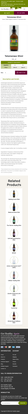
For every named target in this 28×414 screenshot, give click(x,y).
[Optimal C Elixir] (14, 38)
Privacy (14, 361)
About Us (3, 357)
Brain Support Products (11, 19)
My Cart (14, 354)
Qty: (2, 72)
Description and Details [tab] (11, 79)
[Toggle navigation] (24, 9)
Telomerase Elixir (22, 19)
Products (3, 359)
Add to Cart (22, 72)
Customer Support (5, 361)
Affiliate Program (5, 366)
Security (14, 364)
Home (3, 19)
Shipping (15, 357)
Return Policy (16, 359)
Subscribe (22, 403)
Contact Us (3, 368)
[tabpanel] (14, 127)
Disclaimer (15, 366)
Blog (2, 364)
